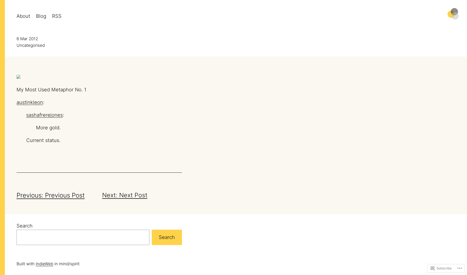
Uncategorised (31, 45)
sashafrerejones (44, 115)
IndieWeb (44, 263)
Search (25, 226)
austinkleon (30, 102)
